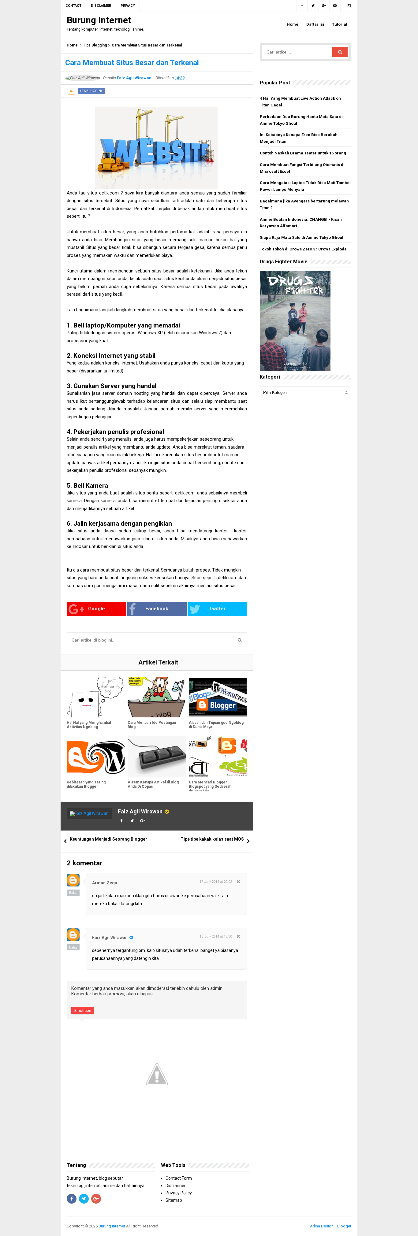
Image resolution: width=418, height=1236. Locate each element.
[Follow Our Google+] (324, 6)
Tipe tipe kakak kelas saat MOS (212, 839)
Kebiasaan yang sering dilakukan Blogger (86, 784)
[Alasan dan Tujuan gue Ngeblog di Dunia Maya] (218, 697)
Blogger (344, 1226)
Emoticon (82, 1010)
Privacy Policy (179, 1192)
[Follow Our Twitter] (313, 6)
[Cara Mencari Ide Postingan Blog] (156, 697)
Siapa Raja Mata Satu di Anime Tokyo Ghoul (301, 237)
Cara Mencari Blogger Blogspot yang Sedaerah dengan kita (210, 786)
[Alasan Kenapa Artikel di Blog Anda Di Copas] (156, 756)
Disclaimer (176, 1185)
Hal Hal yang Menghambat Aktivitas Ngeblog (89, 724)
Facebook (156, 609)
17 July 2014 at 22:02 (216, 882)
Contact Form (179, 1178)
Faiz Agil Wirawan (140, 811)
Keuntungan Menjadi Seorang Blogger (108, 839)
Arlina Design (322, 1226)
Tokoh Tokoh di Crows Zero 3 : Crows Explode (303, 249)
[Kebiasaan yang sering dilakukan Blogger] (96, 756)
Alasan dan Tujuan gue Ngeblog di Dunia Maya (216, 724)
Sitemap (174, 1200)
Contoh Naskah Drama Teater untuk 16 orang (303, 153)
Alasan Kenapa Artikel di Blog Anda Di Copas (153, 784)
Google (96, 609)
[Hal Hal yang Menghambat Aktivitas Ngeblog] (96, 697)
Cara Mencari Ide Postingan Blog (152, 724)
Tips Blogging (95, 45)
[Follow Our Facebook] (302, 6)
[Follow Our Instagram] (349, 6)
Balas (73, 892)
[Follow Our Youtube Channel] (335, 6)
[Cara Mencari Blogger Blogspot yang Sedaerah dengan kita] (218, 756)
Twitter (217, 609)
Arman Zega (104, 882)
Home (72, 45)
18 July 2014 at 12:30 (216, 936)
